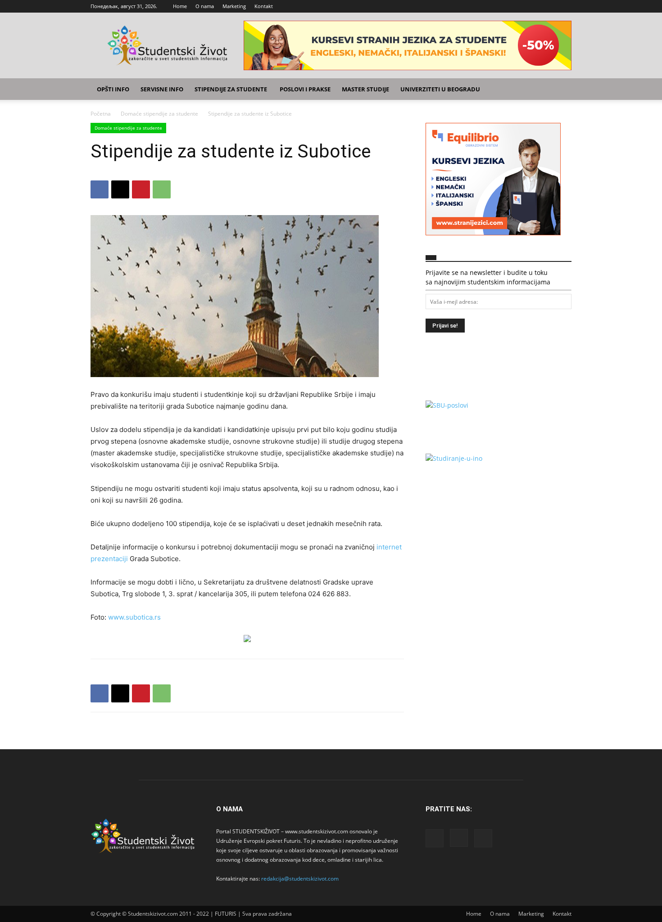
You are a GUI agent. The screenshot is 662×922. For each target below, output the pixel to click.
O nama (204, 6)
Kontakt (263, 6)
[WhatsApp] (162, 189)
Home (180, 6)
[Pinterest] (141, 189)
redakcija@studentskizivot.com (300, 878)
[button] (560, 89)
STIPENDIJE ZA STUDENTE (231, 89)
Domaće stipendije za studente (159, 113)
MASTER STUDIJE (365, 89)
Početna (101, 113)
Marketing (234, 6)
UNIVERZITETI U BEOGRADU (440, 89)
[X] (564, 6)
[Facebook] (535, 6)
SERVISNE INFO (162, 89)
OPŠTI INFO (113, 89)
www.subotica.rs (134, 617)
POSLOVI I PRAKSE (305, 89)
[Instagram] (550, 6)
